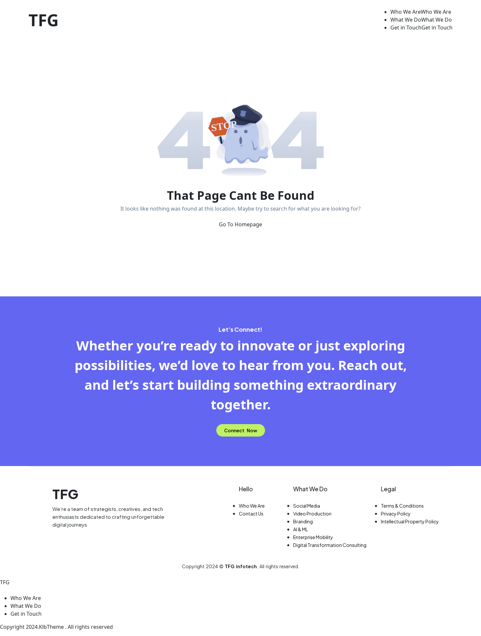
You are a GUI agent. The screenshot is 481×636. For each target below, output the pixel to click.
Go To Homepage (240, 224)
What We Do (310, 489)
